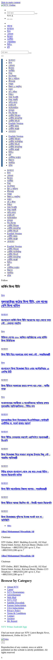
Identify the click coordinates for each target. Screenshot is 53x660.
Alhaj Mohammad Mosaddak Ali (17, 531)
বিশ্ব (8, 31)
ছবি (8, 47)
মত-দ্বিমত (12, 76)
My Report (12, 621)
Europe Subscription (16, 605)
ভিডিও (9, 44)
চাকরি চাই (12, 105)
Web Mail (11, 597)
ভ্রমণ (11, 89)
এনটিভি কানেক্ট (14, 128)
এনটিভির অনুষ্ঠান (15, 157)
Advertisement (14, 595)
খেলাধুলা (10, 34)
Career (10, 589)
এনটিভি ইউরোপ (14, 115)
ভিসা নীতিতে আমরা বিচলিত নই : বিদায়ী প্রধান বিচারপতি (26, 502)
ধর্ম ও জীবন (13, 91)
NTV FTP (12, 600)
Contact (10, 616)
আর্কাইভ (12, 162)
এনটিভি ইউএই (14, 120)
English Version (16, 123)
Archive (11, 618)
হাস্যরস (11, 110)
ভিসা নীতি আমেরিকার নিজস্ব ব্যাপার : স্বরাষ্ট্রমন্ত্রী (24, 488)
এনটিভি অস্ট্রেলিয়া (16, 141)
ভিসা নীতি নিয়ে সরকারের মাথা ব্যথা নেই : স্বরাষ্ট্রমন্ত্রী (25, 354)
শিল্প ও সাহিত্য (14, 78)
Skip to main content (10, 2)
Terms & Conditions (16, 613)
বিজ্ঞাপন (11, 160)
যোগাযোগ (12, 131)
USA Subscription (15, 608)
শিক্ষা (10, 73)
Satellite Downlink (15, 602)
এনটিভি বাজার (14, 126)
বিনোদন (10, 36)
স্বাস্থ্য (11, 84)
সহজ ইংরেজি (13, 97)
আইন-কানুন (13, 102)
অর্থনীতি (10, 39)
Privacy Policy (14, 610)
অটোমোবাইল (13, 107)
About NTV (13, 587)
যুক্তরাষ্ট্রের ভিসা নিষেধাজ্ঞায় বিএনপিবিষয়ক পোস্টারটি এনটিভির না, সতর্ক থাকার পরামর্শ (25, 422)
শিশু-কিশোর (13, 113)
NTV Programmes (15, 592)
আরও (9, 525)
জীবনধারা (12, 81)
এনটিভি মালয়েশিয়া (15, 118)
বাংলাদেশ (10, 28)
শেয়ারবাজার (11, 42)
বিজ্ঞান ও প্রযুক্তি (15, 86)
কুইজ (11, 165)
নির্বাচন (11, 94)
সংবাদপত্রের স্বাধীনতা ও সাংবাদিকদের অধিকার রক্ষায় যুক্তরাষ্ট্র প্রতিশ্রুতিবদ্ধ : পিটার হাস (25, 404)
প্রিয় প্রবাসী (13, 99)
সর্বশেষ (9, 26)
